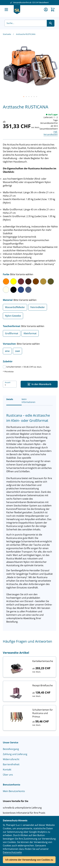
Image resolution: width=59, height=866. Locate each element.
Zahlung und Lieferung (15, 754)
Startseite (7, 34)
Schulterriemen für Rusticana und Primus (42, 713)
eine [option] (7, 351)
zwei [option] (17, 351)
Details (9, 399)
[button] (24, 97)
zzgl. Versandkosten (51, 133)
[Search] (50, 23)
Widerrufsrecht (11, 759)
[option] (6, 281)
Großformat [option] (11, 333)
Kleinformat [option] (30, 333)
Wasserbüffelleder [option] (15, 307)
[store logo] (17, 9)
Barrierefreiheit (11, 764)
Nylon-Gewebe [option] (13, 315)
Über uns (8, 774)
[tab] (14, 400)
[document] (29, 841)
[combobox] (26, 23)
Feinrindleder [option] (37, 307)
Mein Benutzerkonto (14, 791)
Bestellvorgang (11, 749)
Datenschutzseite (12, 852)
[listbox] (30, 286)
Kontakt (7, 769)
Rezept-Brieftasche (42, 685)
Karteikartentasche (42, 661)
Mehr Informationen (28, 400)
